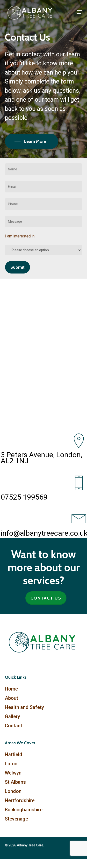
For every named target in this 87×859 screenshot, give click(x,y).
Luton (11, 764)
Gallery (12, 716)
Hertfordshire (20, 800)
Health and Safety (24, 707)
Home (11, 689)
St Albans (15, 782)
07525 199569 (24, 497)
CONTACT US (45, 598)
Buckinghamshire (24, 810)
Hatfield (13, 754)
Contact (13, 726)
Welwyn (13, 773)
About (11, 698)
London (13, 791)
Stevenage (16, 819)
